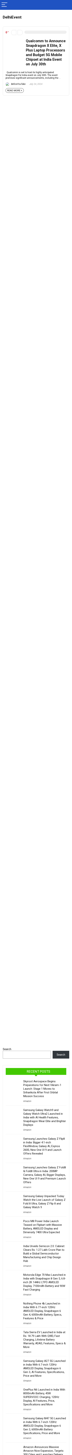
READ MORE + (14, 90)
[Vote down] (13, 32)
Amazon (27, 1101)
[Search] (66, 5)
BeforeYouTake (18, 84)
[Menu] (4, 5)
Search (7, 1049)
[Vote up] (20, 32)
